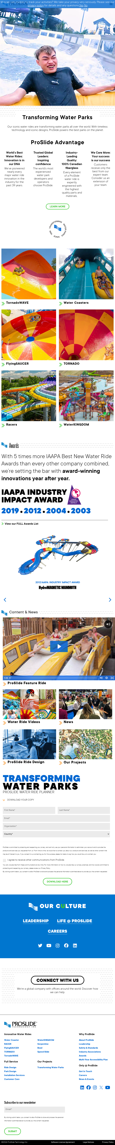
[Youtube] (48, 945)
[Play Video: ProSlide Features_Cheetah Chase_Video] (59, 646)
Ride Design (10, 1067)
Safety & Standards (88, 1048)
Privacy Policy (108, 1142)
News (68, 722)
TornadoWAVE (17, 303)
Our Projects (75, 763)
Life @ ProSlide (74, 921)
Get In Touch (85, 1071)
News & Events (86, 1079)
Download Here (57, 882)
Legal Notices (88, 1142)
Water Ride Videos (24, 722)
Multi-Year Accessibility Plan (93, 1060)
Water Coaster (11, 1040)
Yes (81, 5)
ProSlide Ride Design (26, 762)
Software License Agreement (63, 1142)
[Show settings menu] (106, 678)
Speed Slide (43, 1052)
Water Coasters (76, 303)
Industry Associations (90, 1052)
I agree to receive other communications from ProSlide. (36, 860)
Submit (12, 1131)
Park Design (10, 1071)
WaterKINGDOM (76, 425)
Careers (57, 931)
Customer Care (11, 1079)
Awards (82, 1056)
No (86, 5)
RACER (7, 1044)
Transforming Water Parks (50, 1067)
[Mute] (101, 678)
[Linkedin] (75, 945)
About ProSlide (86, 1040)
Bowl (39, 1048)
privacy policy (36, 5)
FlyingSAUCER (17, 364)
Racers (11, 425)
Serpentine (43, 1044)
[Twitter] (40, 945)
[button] (110, 599)
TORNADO (72, 364)
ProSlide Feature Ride (27, 683)
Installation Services (14, 1075)
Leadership (36, 921)
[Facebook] (66, 945)
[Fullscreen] (112, 678)
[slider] (53, 678)
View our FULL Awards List (21, 524)
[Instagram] (57, 945)
